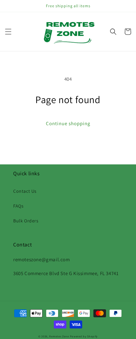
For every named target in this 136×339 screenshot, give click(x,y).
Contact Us (25, 191)
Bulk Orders (26, 221)
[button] (8, 31)
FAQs (18, 206)
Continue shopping (68, 123)
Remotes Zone (59, 336)
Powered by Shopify (84, 336)
